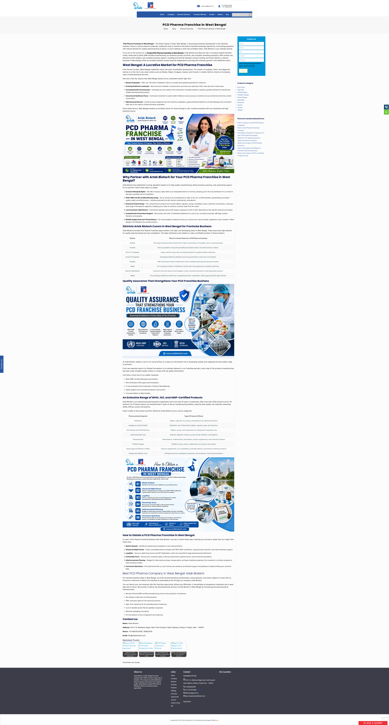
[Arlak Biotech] (144, 5)
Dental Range (242, 92)
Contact (173, 700)
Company (174, 678)
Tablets (240, 110)
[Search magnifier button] (250, 14)
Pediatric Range (243, 95)
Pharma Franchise (186, 29)
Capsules (240, 90)
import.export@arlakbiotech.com (195, 696)
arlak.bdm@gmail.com (207, 6)
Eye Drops (241, 87)
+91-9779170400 (190, 690)
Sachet (239, 105)
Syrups (240, 107)
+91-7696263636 (227, 7)
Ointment (240, 102)
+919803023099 (190, 687)
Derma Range (242, 97)
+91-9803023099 (227, 5)
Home (166, 29)
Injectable (240, 100)
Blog (174, 29)
